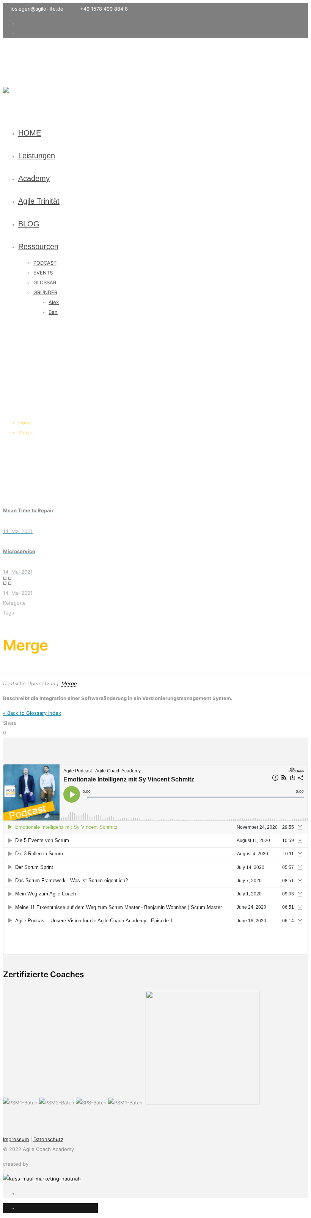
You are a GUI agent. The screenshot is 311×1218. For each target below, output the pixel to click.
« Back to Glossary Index (32, 713)
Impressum (16, 1139)
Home (25, 423)
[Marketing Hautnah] (42, 1179)
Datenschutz (48, 1139)
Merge (26, 432)
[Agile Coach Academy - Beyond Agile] (6, 79)
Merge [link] (69, 683)
